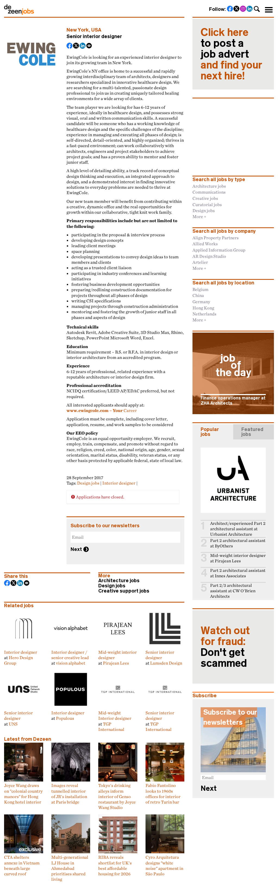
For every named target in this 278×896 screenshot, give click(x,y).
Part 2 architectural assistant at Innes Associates (238, 573)
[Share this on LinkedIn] (83, 46)
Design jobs (88, 483)
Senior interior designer (160, 654)
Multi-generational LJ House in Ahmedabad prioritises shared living (69, 868)
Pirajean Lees (116, 663)
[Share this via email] (89, 46)
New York (78, 29)
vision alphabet (70, 663)
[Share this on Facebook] (70, 46)
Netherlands (204, 314)
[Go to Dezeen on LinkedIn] (250, 9)
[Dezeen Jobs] (19, 13)
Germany (201, 301)
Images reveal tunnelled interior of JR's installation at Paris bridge (69, 794)
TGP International (111, 726)
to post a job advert (231, 54)
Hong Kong (203, 308)
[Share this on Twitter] (76, 46)
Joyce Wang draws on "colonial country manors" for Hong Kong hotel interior (23, 794)
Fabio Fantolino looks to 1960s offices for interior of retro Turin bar (163, 794)
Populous (65, 718)
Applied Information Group (218, 250)
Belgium (200, 289)
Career (102, 410)
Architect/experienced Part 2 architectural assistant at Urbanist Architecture (238, 529)
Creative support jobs (123, 590)
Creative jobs (205, 198)
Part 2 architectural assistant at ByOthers (238, 543)
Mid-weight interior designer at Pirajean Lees (238, 558)
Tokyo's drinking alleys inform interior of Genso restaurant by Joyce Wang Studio (117, 796)
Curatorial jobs (207, 204)
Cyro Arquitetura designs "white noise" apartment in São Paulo (164, 865)
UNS (13, 724)
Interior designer (118, 483)
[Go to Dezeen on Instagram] (243, 9)
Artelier (200, 262)
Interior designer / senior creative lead (70, 654)
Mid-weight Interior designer (114, 715)
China (198, 295)
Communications (209, 192)
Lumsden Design (166, 663)
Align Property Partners (215, 237)
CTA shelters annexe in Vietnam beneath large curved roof (22, 865)
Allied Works (205, 243)
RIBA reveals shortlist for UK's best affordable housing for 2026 (115, 865)
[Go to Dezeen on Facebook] (230, 9)
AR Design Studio (209, 256)
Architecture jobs (119, 580)
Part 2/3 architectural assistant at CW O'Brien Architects (232, 591)
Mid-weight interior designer (117, 654)
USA (96, 29)
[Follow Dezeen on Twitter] (236, 9)
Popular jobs (210, 432)
